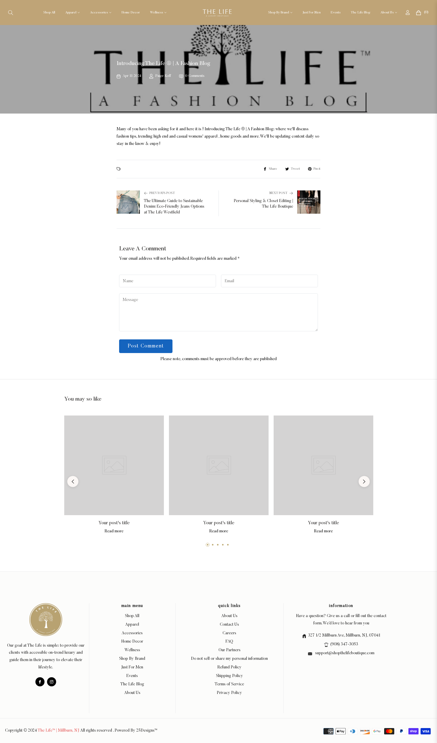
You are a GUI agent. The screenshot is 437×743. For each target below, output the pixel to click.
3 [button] (218, 544)
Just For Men (132, 667)
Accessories (132, 633)
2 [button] (212, 544)
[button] (10, 12)
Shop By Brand (132, 659)
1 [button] (207, 544)
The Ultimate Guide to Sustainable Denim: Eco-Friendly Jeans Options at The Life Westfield (174, 206)
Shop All (132, 616)
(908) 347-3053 (344, 644)
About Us (132, 693)
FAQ (229, 642)
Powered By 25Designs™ (136, 731)
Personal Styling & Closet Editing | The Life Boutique (263, 204)
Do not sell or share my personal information (229, 659)
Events (132, 676)
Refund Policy (229, 667)
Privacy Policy (229, 693)
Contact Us (229, 625)
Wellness (132, 650)
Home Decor (132, 642)
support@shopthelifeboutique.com (344, 653)
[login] (407, 12)
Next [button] (364, 481)
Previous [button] (72, 481)
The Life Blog (132, 684)
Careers (229, 633)
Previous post (162, 193)
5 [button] (228, 544)
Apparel (132, 625)
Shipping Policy (229, 676)
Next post (278, 193)
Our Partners (230, 650)
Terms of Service (229, 684)
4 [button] (223, 544)
